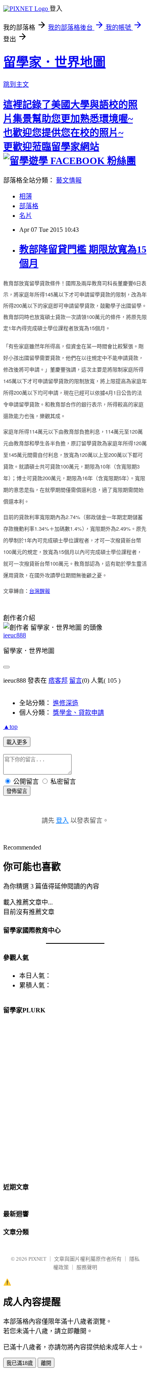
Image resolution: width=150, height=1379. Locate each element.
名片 (25, 215)
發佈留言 (16, 791)
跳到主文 (16, 84)
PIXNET (37, 1259)
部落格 (28, 206)
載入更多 (16, 742)
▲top (10, 726)
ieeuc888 (14, 635)
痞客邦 (58, 680)
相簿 (25, 196)
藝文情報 (69, 180)
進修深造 (65, 703)
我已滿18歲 (19, 1363)
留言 (75, 680)
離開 (46, 1363)
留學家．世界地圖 (54, 62)
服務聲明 (86, 1267)
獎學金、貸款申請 (78, 712)
